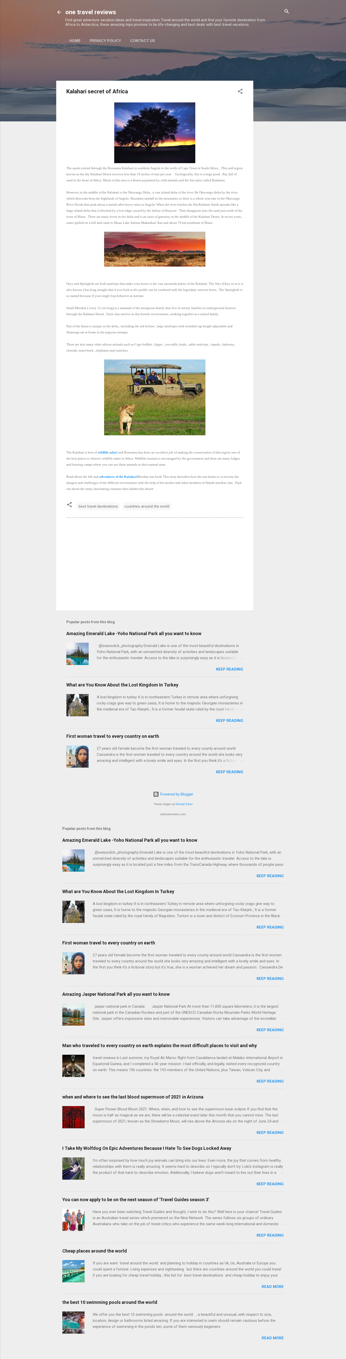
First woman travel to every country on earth (112, 736)
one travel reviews (90, 12)
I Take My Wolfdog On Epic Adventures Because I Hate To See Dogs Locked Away (146, 1148)
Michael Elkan (184, 804)
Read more (273, 1286)
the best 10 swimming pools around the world (109, 1302)
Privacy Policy (105, 40)
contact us (142, 40)
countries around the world (146, 506)
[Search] (287, 11)
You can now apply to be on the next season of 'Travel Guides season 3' (135, 1199)
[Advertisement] (273, 129)
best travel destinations (98, 506)
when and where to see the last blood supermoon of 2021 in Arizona (132, 1096)
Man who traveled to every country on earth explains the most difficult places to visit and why (159, 1045)
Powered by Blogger (176, 794)
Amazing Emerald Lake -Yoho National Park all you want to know (133, 633)
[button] (240, 91)
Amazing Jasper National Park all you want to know (116, 994)
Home (75, 40)
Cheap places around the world (94, 1251)
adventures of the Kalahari (118, 477)
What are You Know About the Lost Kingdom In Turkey (122, 684)
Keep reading (229, 669)
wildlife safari (108, 452)
